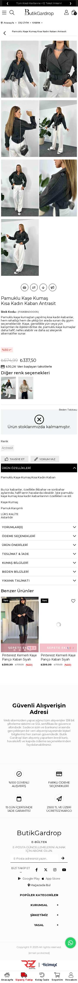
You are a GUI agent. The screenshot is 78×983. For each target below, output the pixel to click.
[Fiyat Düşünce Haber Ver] (43, 287)
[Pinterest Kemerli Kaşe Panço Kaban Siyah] (20, 624)
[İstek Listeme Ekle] (24, 287)
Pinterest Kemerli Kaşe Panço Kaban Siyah (19, 657)
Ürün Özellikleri (16, 468)
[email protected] (39, 953)
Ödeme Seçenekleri (18, 536)
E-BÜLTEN (39, 842)
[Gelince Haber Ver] (52, 287)
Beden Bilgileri (15, 571)
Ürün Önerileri (15, 545)
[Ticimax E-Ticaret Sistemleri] (49, 965)
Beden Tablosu (68, 409)
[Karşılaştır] (34, 287)
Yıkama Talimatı (15, 580)
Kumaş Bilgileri (15, 562)
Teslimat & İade (15, 554)
